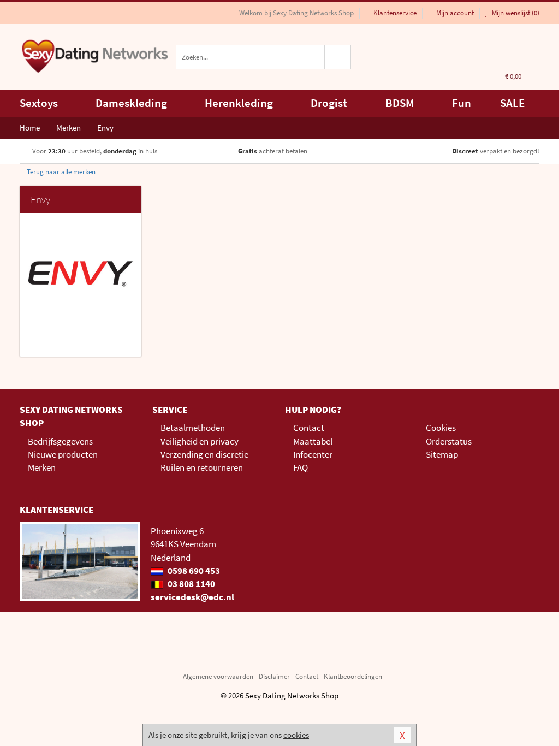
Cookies (441, 428)
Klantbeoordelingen (353, 676)
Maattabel (312, 441)
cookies (296, 735)
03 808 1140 (190, 584)
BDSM (399, 103)
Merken (42, 467)
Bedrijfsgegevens (60, 441)
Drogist (329, 103)
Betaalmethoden (192, 428)
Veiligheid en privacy (199, 441)
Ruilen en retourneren (201, 467)
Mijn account (455, 12)
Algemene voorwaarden (218, 676)
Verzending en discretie (204, 454)
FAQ (300, 467)
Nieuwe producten (63, 454)
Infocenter (312, 454)
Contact (308, 428)
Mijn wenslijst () (514, 12)
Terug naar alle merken (60, 171)
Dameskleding (131, 103)
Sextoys (39, 103)
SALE (512, 103)
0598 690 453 (193, 571)
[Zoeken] (338, 57)
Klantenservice (395, 12)
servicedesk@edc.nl (192, 597)
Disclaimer (274, 676)
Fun (461, 103)
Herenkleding (239, 103)
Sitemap (442, 454)
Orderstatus (449, 441)
